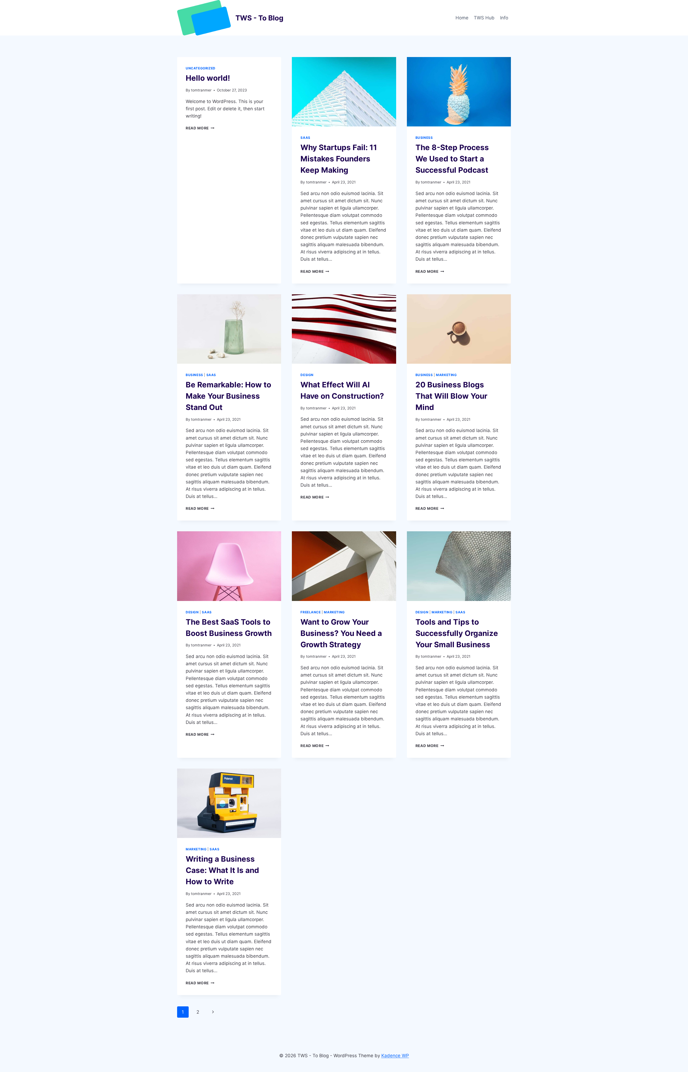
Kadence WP (395, 1055)
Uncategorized (201, 68)
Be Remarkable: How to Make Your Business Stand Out (228, 396)
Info (504, 17)
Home (462, 17)
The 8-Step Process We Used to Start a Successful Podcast (452, 159)
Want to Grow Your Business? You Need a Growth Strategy (341, 633)
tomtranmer (201, 90)
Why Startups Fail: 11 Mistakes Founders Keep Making (338, 159)
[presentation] (344, 91)
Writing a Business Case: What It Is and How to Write (222, 870)
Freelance (310, 612)
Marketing (446, 375)
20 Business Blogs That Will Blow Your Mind (451, 396)
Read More (200, 128)
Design (307, 375)
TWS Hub (484, 17)
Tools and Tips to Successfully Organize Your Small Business (456, 633)
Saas (305, 138)
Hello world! (208, 78)
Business (424, 138)
